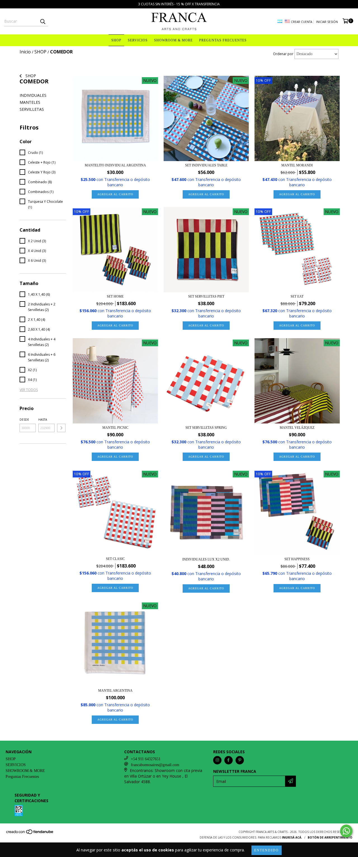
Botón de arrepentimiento (330, 837)
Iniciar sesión (327, 22)
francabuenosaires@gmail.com (155, 765)
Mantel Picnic (115, 428)
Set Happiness (297, 559)
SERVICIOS (138, 40)
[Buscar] (42, 21)
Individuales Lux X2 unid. (206, 559)
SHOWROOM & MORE (173, 40)
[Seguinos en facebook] (228, 760)
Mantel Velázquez (297, 428)
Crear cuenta (301, 22)
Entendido (266, 850)
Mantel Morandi (297, 165)
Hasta (42, 420)
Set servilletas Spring (206, 428)
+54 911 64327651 (146, 759)
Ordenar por (283, 53)
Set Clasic (115, 559)
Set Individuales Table (206, 165)
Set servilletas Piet (206, 296)
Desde (24, 420)
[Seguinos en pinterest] (239, 760)
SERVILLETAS (32, 109)
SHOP (116, 40)
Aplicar (61, 428)
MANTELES (30, 102)
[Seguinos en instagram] (217, 760)
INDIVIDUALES (33, 95)
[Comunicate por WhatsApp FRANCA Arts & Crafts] (346, 831)
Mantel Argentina (115, 691)
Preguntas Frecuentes (223, 40)
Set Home (115, 296)
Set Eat (297, 296)
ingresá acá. (292, 837)
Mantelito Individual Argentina (115, 165)
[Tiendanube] (30, 833)
